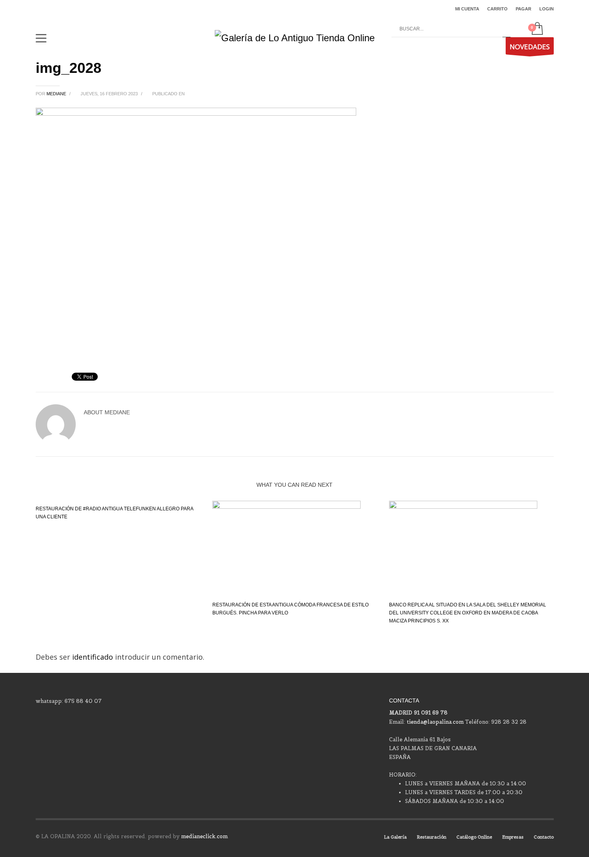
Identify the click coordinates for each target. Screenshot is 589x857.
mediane (56, 93)
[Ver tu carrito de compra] (537, 29)
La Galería (395, 837)
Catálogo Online (474, 837)
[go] (506, 29)
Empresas (513, 837)
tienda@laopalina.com (435, 722)
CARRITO (497, 8)
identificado (93, 657)
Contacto (544, 837)
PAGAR (523, 8)
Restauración (431, 837)
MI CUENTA (467, 8)
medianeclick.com (204, 836)
